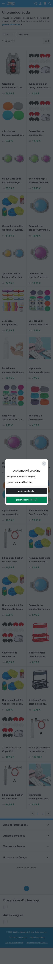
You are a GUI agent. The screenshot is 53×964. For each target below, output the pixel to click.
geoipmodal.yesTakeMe (26, 500)
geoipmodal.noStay (26, 491)
